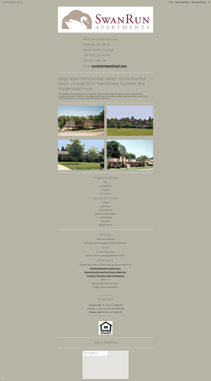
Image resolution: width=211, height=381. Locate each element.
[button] (209, 2)
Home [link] (171, 2)
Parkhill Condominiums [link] (182, 2)
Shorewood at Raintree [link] (199, 2)
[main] (117, 53)
